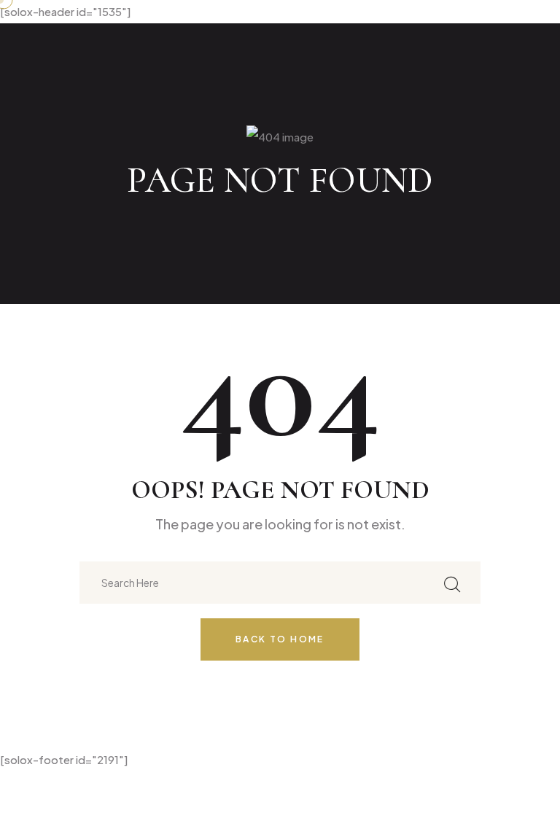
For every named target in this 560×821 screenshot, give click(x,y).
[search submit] (452, 582)
